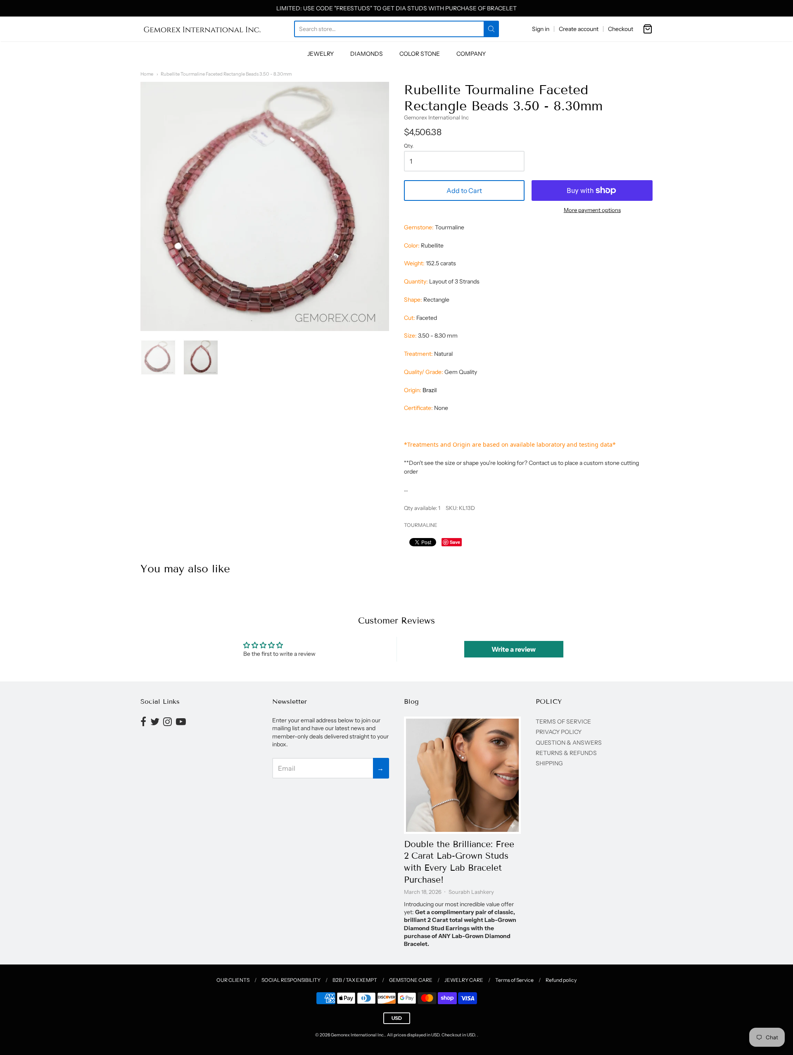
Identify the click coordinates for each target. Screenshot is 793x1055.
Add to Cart (464, 190)
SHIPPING (549, 763)
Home (146, 74)
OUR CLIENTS (232, 980)
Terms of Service (514, 980)
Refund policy (561, 980)
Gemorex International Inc (436, 117)
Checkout (620, 29)
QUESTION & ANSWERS (569, 742)
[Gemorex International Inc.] (202, 29)
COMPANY (471, 53)
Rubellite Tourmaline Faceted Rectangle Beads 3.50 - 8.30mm (226, 74)
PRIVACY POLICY (559, 732)
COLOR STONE (419, 53)
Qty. (408, 146)
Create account (578, 29)
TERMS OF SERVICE (563, 721)
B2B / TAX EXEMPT (354, 980)
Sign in (540, 29)
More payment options (592, 210)
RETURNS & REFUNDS (566, 753)
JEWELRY (320, 53)
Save (455, 542)
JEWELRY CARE (463, 980)
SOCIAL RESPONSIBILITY (291, 980)
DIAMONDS (366, 53)
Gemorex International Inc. (358, 1035)
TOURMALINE (420, 525)
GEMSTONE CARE (410, 980)
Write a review (513, 649)
